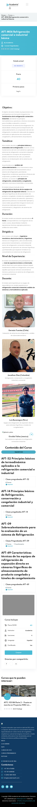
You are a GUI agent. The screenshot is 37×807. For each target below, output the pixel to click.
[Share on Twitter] (11, 663)
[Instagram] (2, 786)
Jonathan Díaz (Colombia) (19, 375)
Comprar (18, 652)
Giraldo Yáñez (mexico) (18, 437)
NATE (2, 747)
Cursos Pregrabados (11, 46)
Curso (10, 15)
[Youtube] (11, 786)
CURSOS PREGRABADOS (8, 753)
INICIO (3, 741)
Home (3, 15)
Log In (18, 91)
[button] (27, 4)
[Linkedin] (7, 786)
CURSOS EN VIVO (6, 750)
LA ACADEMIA (5, 744)
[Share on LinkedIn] (16, 663)
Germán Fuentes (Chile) (18, 330)
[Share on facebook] (6, 663)
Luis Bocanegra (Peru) (18, 420)
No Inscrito (18, 66)
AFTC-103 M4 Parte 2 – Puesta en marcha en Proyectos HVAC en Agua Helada (18, 704)
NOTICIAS (4, 756)
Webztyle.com (21, 799)
